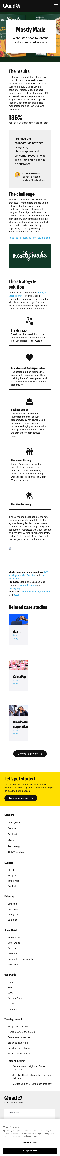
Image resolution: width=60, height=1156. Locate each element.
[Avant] (18, 619)
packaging (14, 588)
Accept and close (30, 1150)
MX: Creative (28, 575)
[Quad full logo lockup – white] (11, 4)
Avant (16, 631)
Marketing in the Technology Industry (32, 1083)
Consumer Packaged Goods (35, 591)
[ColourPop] (18, 665)
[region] (30, 1137)
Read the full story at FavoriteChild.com (30, 237)
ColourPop (19, 676)
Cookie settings (30, 1142)
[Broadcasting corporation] (18, 710)
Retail (16, 594)
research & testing (26, 585)
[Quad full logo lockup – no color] (13, 1096)
